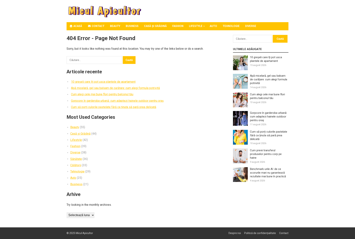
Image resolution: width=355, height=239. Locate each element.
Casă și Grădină (155, 26)
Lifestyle (195, 26)
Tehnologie (231, 26)
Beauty (115, 26)
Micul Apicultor (84, 233)
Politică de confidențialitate (260, 233)
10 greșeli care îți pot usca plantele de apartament (103, 81)
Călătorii (75, 165)
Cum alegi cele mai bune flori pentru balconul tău (102, 94)
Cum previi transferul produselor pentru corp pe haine (266, 154)
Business (132, 26)
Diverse (250, 26)
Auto (213, 26)
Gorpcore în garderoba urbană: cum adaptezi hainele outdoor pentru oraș (117, 101)
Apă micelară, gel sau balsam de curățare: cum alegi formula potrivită (115, 88)
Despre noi (235, 233)
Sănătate (76, 159)
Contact (97, 26)
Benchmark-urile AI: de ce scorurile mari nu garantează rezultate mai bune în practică (268, 172)
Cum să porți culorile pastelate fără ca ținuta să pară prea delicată (113, 107)
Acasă (77, 26)
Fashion (177, 26)
